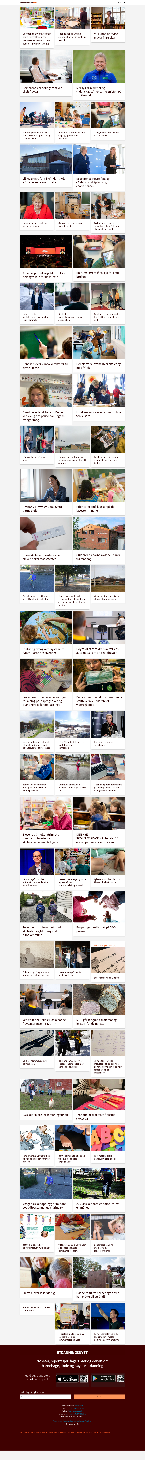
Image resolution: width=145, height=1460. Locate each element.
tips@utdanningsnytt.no (75, 1408)
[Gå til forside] (29, 2)
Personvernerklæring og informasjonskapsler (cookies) (72, 1421)
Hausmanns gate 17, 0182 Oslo (75, 1414)
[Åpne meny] (124, 2)
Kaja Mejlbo (79, 1405)
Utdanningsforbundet (75, 1411)
